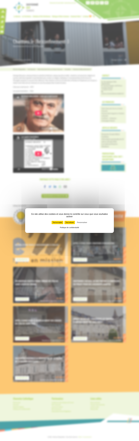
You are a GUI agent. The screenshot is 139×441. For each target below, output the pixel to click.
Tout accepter (57, 222)
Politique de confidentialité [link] (69, 227)
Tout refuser (69, 222)
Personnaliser (82, 222)
